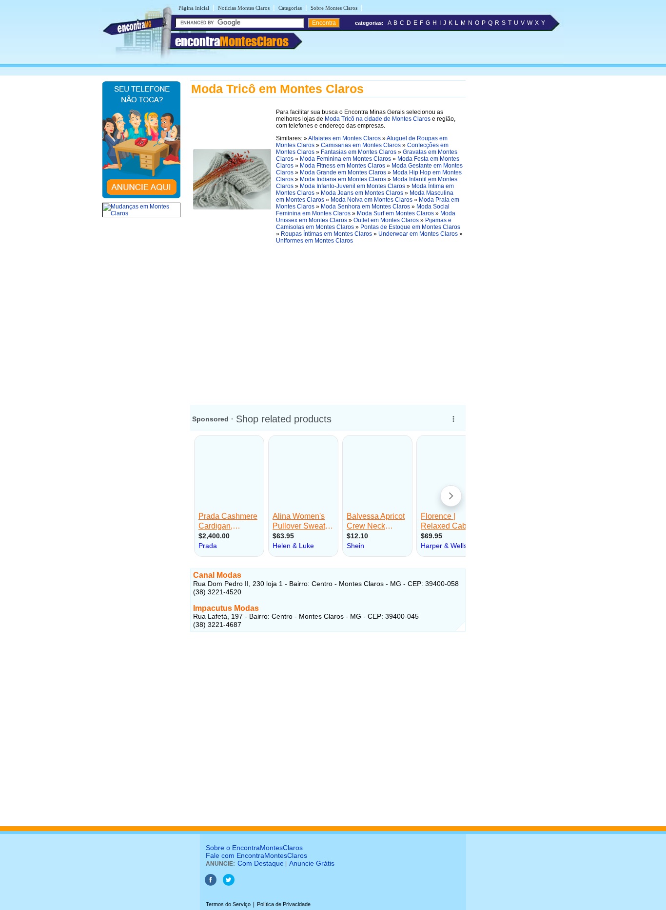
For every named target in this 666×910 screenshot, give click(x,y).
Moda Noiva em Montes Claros (371, 199)
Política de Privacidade (284, 904)
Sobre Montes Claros (334, 8)
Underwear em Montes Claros (418, 233)
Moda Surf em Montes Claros (395, 213)
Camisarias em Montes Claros (361, 145)
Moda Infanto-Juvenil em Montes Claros (352, 186)
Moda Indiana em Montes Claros (343, 179)
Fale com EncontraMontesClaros (256, 855)
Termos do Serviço (228, 904)
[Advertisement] (328, 321)
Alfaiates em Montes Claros (344, 138)
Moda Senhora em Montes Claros (365, 206)
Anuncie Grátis (311, 863)
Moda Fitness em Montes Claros (342, 165)
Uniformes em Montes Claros (314, 240)
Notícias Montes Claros (244, 8)
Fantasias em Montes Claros (358, 152)
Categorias (290, 8)
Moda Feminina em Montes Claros (345, 158)
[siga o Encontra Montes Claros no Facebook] (210, 883)
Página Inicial (193, 8)
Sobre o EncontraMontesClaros (254, 848)
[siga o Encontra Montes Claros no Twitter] (229, 883)
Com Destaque (260, 863)
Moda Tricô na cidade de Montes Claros (378, 118)
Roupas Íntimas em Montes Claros (326, 233)
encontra (232, 41)
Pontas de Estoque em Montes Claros (410, 227)
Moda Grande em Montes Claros (343, 172)
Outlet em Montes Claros (386, 220)
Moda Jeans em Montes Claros (362, 193)
